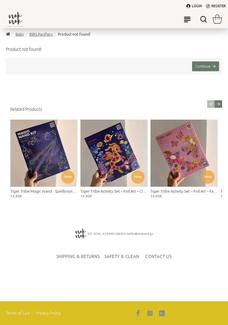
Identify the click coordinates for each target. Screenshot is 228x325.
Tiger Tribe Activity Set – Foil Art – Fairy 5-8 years (184, 191)
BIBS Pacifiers (41, 34)
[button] (211, 104)
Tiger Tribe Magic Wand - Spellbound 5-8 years (43, 191)
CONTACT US (158, 256)
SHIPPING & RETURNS (78, 256)
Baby (19, 34)
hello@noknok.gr (140, 233)
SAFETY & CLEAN (121, 256)
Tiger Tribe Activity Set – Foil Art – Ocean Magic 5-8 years (114, 191)
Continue (203, 66)
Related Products (26, 109)
